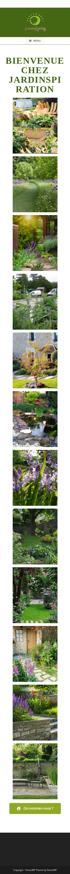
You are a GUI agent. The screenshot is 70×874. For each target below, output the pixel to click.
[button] (35, 808)
